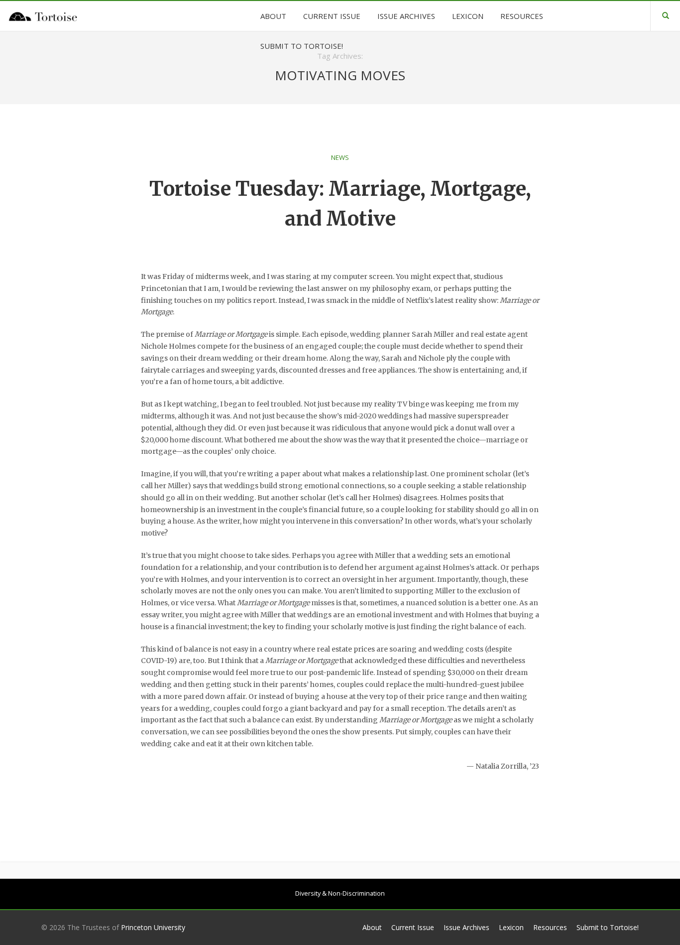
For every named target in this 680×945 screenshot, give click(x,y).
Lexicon (511, 927)
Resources (550, 927)
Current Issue (412, 927)
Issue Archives (466, 927)
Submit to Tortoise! (607, 927)
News (340, 157)
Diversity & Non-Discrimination (340, 893)
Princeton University (153, 927)
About (372, 927)
